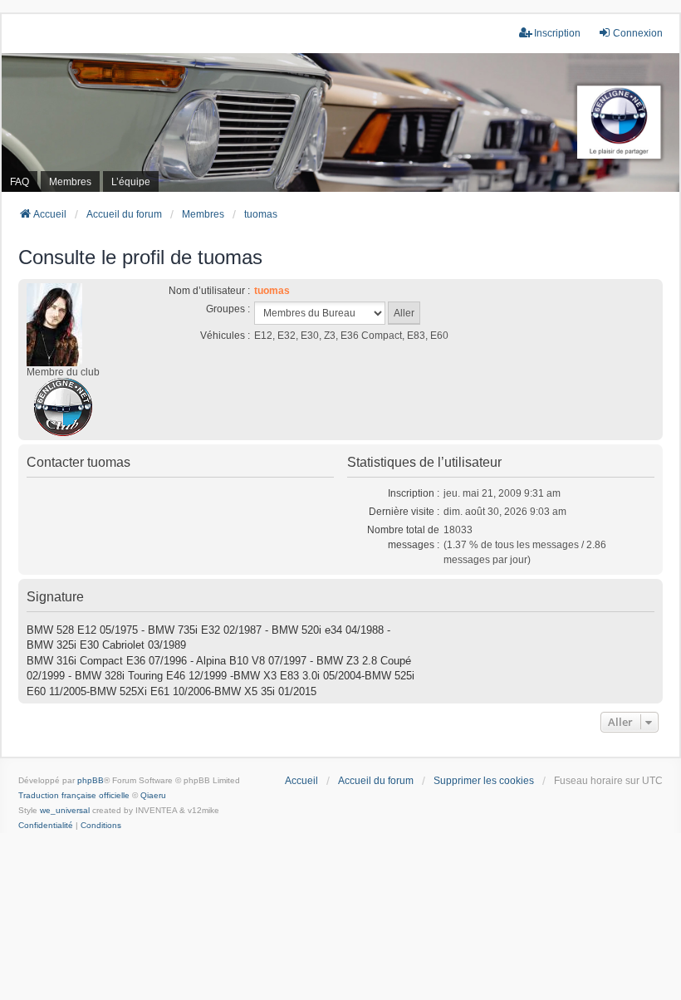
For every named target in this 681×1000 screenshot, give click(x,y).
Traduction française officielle (74, 795)
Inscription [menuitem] (557, 33)
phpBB (90, 780)
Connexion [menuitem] (638, 33)
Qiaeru (153, 795)
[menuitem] (45, 825)
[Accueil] (340, 122)
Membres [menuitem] (70, 182)
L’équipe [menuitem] (130, 182)
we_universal (65, 810)
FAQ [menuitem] (19, 182)
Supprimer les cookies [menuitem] (484, 781)
